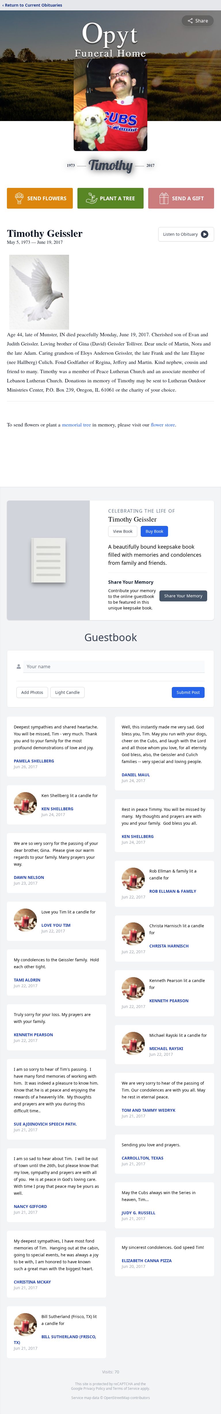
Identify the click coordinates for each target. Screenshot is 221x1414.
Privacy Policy (94, 1388)
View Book (122, 531)
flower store (163, 424)
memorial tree (76, 424)
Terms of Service (126, 1388)
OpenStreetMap (116, 1397)
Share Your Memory (183, 596)
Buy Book (154, 531)
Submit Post (188, 692)
